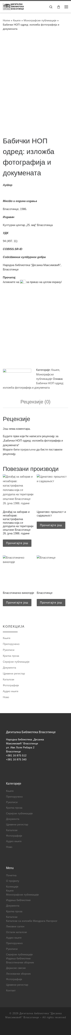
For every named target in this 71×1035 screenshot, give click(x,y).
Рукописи (8, 649)
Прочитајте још (17, 543)
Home (6, 20)
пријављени (28, 449)
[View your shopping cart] (58, 7)
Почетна (11, 875)
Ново (6, 697)
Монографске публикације (40, 20)
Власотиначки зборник (20, 962)
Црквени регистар (14, 673)
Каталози (8, 679)
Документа (9, 667)
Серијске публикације (16, 661)
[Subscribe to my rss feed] (35, 1027)
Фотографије (11, 685)
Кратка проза (11, 655)
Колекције (12, 886)
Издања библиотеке (18, 900)
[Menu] (66, 7)
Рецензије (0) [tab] (35, 401)
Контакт (11, 990)
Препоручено (11, 643)
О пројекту (12, 880)
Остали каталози (16, 932)
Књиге (17, 20)
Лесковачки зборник (18, 973)
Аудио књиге (10, 691)
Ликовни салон (15, 926)
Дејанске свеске (16, 968)
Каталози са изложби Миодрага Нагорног (31, 921)
